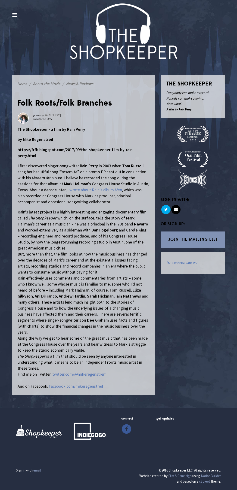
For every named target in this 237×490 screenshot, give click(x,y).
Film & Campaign (180, 476)
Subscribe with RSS (185, 263)
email (37, 470)
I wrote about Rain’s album (94, 189)
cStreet (204, 481)
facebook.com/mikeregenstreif (76, 386)
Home (23, 83)
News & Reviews (80, 83)
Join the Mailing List (193, 239)
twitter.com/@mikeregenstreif (79, 374)
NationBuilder (211, 476)
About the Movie (47, 83)
